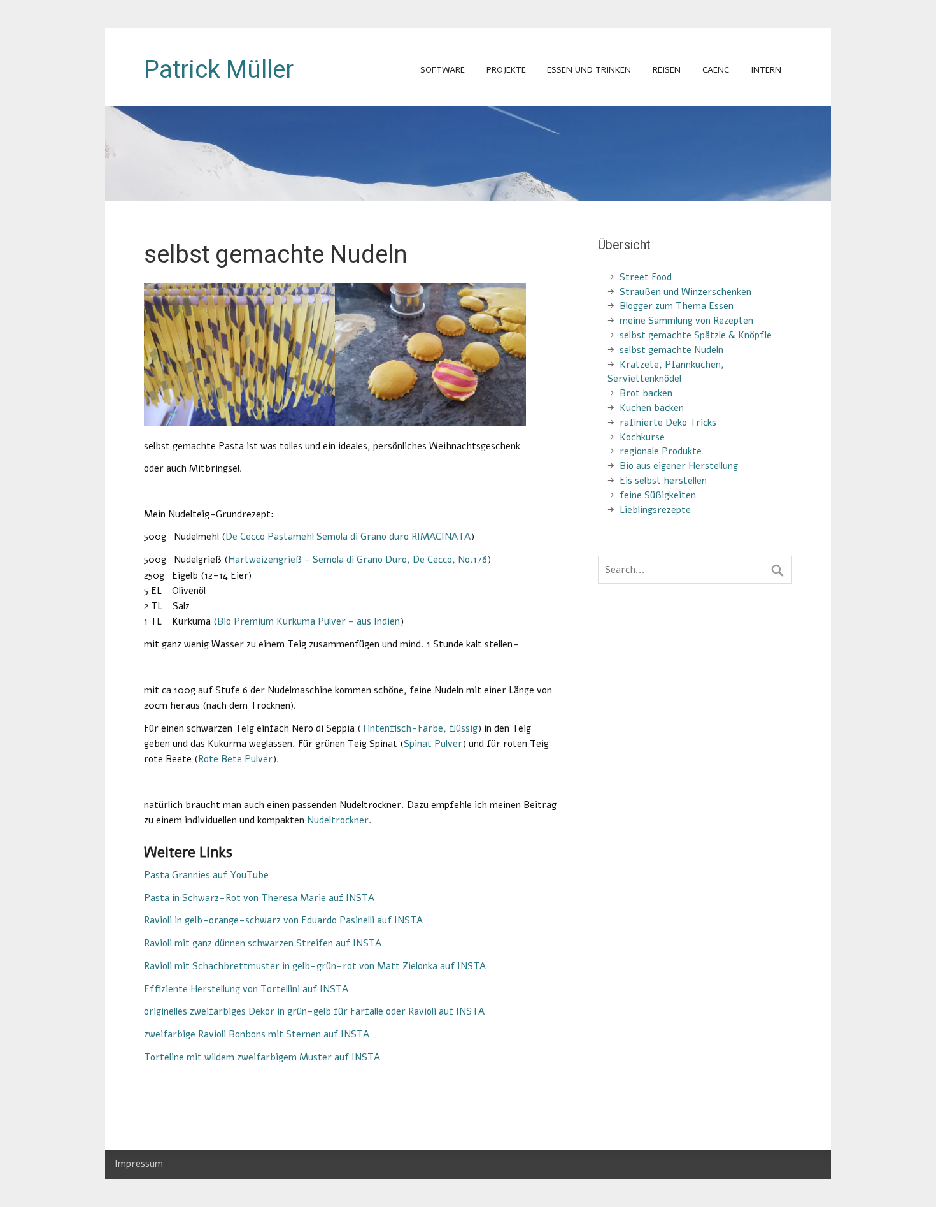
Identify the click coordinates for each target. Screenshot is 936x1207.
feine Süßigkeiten (658, 495)
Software (442, 70)
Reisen (667, 70)
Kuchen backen (652, 407)
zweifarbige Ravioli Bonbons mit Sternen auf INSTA (256, 1034)
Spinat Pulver (433, 743)
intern (766, 70)
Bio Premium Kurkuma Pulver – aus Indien (308, 621)
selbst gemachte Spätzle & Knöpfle (696, 335)
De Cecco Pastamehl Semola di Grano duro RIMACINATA (348, 536)
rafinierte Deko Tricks (668, 422)
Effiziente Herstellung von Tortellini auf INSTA (246, 989)
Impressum (139, 1163)
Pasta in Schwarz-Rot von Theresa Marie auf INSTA (259, 898)
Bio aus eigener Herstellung (679, 465)
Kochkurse (642, 437)
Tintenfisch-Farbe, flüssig (419, 728)
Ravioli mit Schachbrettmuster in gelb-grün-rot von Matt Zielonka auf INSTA (315, 966)
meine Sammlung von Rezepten (686, 320)
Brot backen (646, 393)
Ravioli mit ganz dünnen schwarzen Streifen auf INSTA (262, 943)
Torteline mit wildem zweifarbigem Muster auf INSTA (262, 1057)
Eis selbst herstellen (663, 480)
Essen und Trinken (589, 70)
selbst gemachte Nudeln (671, 349)
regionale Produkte (661, 451)
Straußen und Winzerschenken (685, 291)
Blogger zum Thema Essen (677, 306)
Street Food (646, 277)
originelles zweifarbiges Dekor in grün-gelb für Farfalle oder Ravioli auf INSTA (314, 1011)
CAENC (715, 70)
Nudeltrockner (338, 820)
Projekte (506, 70)
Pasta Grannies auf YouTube (206, 875)
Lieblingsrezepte (655, 509)
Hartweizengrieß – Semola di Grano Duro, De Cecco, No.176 (357, 559)
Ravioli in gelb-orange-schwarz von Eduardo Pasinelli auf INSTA (283, 920)
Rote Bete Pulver (235, 759)
